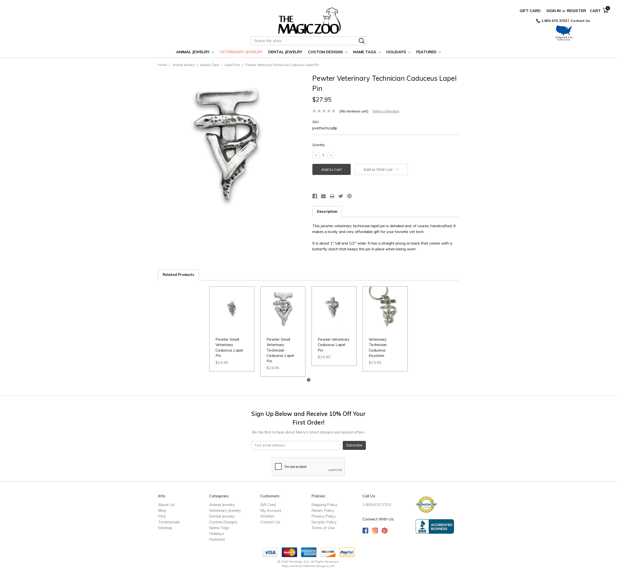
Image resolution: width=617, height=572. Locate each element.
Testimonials (169, 521)
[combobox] (308, 40)
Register (576, 10)
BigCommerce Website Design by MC (308, 566)
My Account (270, 510)
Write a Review (385, 111)
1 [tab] (308, 380)
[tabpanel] (231, 329)
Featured (426, 51)
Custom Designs (326, 51)
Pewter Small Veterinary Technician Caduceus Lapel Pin (280, 350)
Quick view (232, 304)
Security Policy (324, 521)
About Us (166, 504)
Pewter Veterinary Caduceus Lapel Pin (333, 345)
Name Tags (365, 51)
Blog (162, 510)
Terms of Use (323, 527)
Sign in (553, 10)
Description (327, 211)
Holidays (396, 51)
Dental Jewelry (285, 51)
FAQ (162, 516)
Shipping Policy (324, 504)
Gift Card (530, 10)
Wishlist (267, 516)
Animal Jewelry (193, 51)
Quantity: (318, 145)
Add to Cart (232, 314)
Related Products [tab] (178, 274)
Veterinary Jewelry (241, 51)
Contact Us (580, 21)
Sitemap (165, 527)
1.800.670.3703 (553, 21)
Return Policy (322, 510)
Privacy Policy (323, 516)
